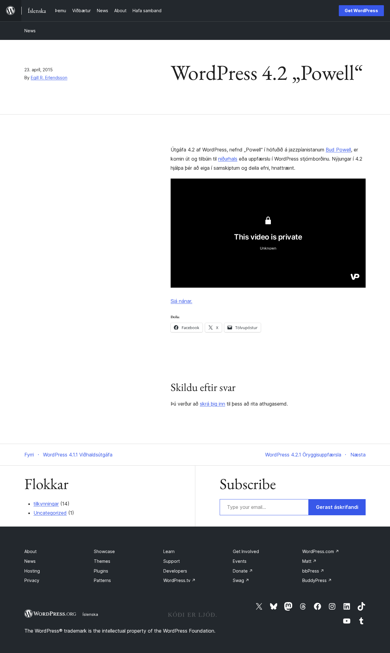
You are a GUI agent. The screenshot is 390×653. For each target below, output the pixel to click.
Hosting (32, 570)
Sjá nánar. (181, 301)
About (30, 551)
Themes (102, 561)
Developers (175, 570)
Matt (309, 561)
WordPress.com (320, 551)
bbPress (313, 570)
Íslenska (90, 614)
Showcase (104, 551)
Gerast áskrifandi (337, 507)
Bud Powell (338, 150)
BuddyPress (317, 580)
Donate (243, 570)
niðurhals (227, 159)
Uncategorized (50, 513)
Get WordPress (361, 10)
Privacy (31, 580)
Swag (241, 580)
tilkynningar (46, 504)
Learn (169, 551)
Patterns (102, 580)
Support (171, 561)
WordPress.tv (179, 580)
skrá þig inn (212, 404)
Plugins (101, 570)
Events (239, 561)
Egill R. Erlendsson (49, 77)
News (30, 30)
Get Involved (246, 551)
